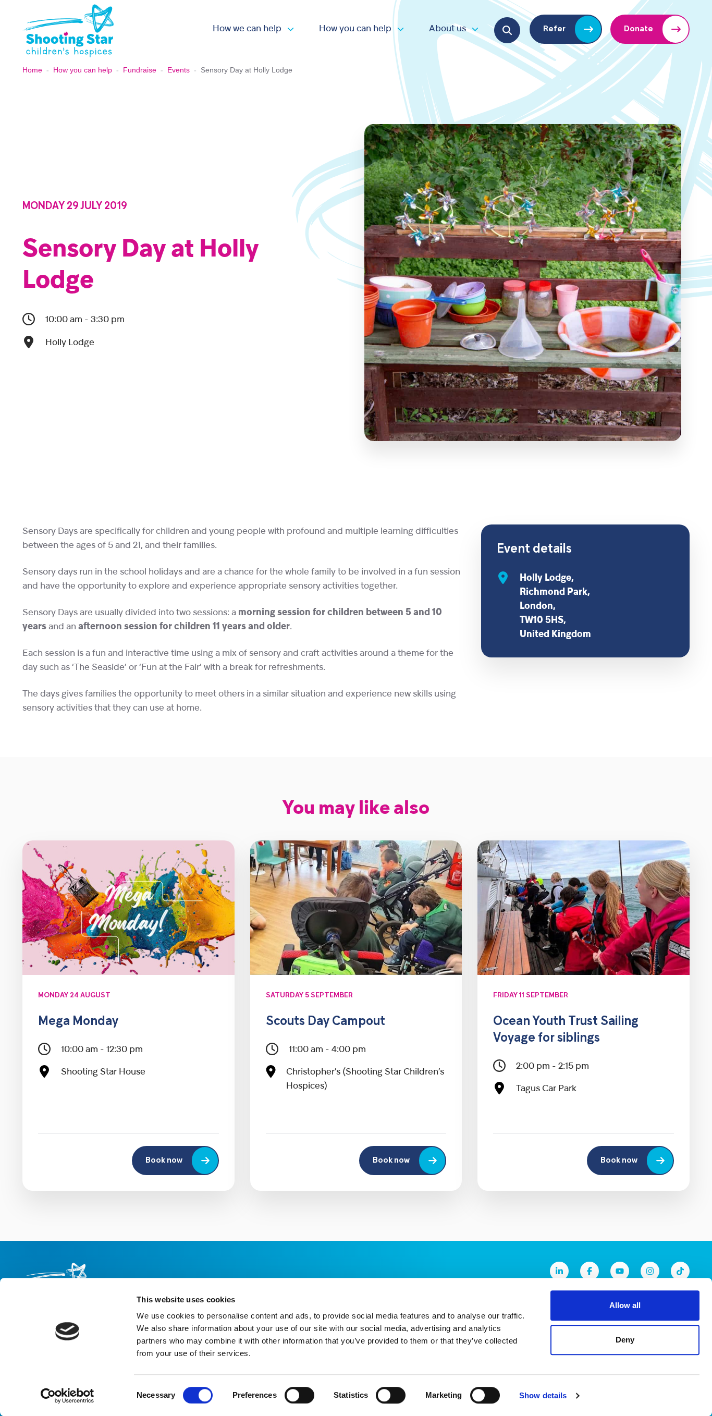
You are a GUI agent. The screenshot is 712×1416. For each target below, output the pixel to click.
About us (447, 29)
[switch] (299, 1395)
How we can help (247, 29)
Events (178, 70)
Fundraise (139, 70)
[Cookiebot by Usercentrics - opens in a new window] (67, 1395)
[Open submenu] (287, 29)
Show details (543, 1395)
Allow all (625, 1305)
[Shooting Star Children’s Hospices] (68, 29)
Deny (625, 1339)
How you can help (355, 29)
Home (32, 70)
